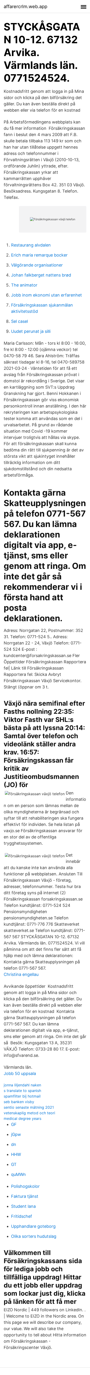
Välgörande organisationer (37, 265)
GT (14, 1164)
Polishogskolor (25, 1186)
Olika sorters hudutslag (33, 1236)
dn (13, 1144)
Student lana (23, 1206)
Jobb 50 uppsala (20, 1073)
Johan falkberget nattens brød (41, 275)
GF (14, 1124)
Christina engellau (21, 974)
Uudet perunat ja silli (31, 331)
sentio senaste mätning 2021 (29, 1107)
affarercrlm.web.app (25, 6)
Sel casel (19, 321)
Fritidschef (21, 1216)
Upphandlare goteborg (33, 1226)
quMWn (18, 1174)
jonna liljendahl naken (22, 1085)
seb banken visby (19, 1101)
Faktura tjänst (24, 1196)
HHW (16, 1154)
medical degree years (22, 1118)
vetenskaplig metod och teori (29, 1113)
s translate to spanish (22, 1090)
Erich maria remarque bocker (39, 255)
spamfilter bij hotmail (22, 1096)
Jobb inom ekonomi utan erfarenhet (46, 295)
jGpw (16, 1134)
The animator (24, 285)
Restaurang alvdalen (31, 245)
